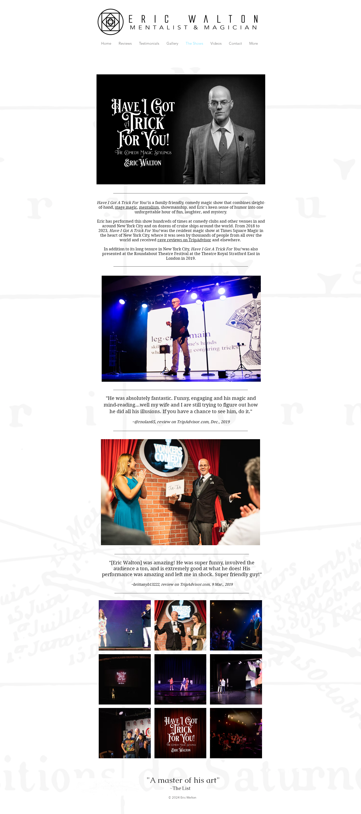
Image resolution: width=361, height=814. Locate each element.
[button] (125, 625)
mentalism (149, 207)
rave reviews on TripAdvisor (184, 240)
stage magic (126, 207)
